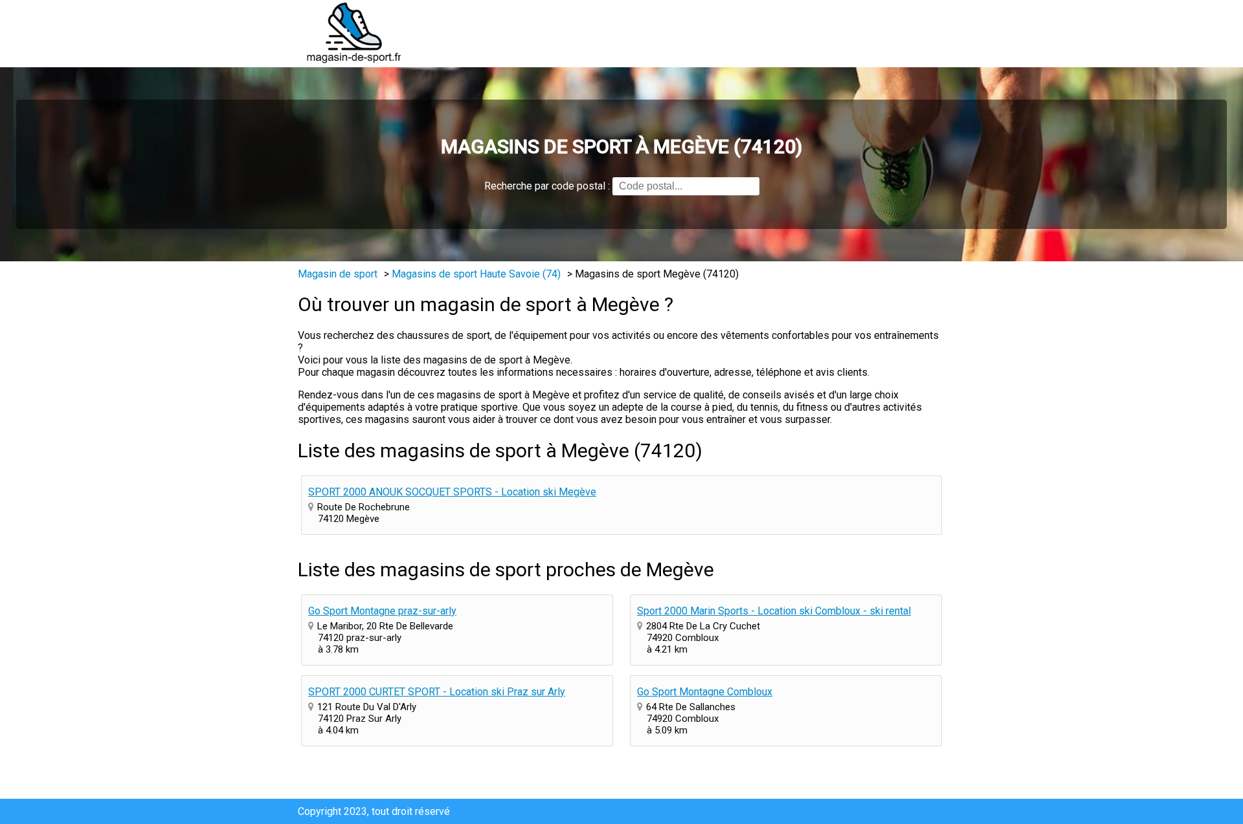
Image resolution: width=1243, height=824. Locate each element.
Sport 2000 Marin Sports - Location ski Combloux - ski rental (774, 611)
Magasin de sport (337, 274)
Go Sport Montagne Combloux (704, 692)
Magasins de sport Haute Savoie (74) (476, 274)
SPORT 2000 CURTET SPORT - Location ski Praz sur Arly (436, 692)
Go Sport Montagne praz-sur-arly (382, 611)
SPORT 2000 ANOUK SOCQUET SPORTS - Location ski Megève (452, 492)
